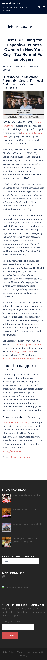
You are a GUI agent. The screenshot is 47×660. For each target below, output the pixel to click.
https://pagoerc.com (22, 351)
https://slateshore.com (14, 451)
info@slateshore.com (19, 457)
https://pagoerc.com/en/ (29, 344)
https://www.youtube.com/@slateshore (23, 358)
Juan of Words (11, 3)
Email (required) (11, 621)
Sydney (23, 655)
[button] (39, 7)
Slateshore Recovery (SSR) (16, 422)
